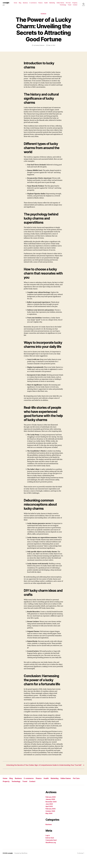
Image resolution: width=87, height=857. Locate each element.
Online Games (60, 2)
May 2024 (49, 813)
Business (25, 2)
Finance (40, 2)
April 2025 (49, 806)
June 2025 (49, 804)
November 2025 (51, 802)
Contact (75, 5)
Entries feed (50, 838)
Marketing (52, 2)
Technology (63, 5)
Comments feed (51, 840)
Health (46, 2)
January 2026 (50, 799)
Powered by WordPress (20, 853)
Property (74, 2)
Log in (48, 835)
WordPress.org (51, 842)
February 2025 (51, 809)
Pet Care (68, 2)
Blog (20, 2)
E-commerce (33, 2)
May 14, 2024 (51, 45)
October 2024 (50, 811)
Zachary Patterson (39, 45)
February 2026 (51, 797)
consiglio (6, 3)
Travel (69, 5)
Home (15, 2)
